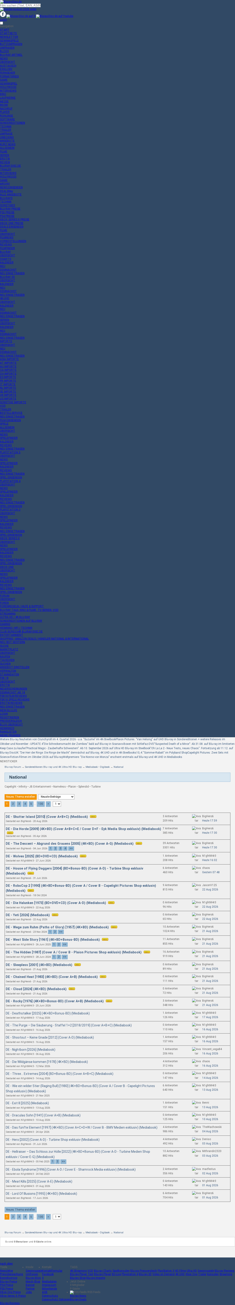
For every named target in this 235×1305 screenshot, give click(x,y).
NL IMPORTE (8, 388)
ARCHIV (5, 183)
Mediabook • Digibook (98, 766)
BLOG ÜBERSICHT (11, 724)
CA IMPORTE (8, 370)
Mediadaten (49, 1281)
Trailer (202, 1274)
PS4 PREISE (7, 216)
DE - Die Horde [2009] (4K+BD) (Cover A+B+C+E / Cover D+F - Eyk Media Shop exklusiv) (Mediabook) (83, 829)
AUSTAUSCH (8, 65)
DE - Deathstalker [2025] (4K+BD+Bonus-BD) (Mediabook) (48, 1013)
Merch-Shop (33, 1281)
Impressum (49, 1285)
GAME (4, 80)
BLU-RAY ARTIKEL (11, 54)
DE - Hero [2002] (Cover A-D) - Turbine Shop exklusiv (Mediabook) (53, 1139)
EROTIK (5, 158)
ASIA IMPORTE (9, 359)
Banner (30, 1285)
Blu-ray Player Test (81, 1274)
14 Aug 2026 (210, 1077)
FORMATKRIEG (9, 76)
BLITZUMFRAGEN (11, 44)
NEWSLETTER (9, 37)
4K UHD (180, 1274)
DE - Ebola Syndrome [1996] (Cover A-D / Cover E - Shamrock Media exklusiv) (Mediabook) (71, 1169)
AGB (45, 1292)
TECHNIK (5, 126)
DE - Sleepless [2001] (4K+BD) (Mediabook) (39, 965)
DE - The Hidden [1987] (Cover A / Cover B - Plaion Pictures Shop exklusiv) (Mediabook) (74, 952)
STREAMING (8, 613)
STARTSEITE (8, 33)
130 (40, 803)
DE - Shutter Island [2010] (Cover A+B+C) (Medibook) (47, 817)
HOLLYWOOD (8, 87)
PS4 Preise (6, 1285)
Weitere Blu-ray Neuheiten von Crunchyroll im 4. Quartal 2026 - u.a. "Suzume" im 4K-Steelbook (58, 739)
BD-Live (116, 1274)
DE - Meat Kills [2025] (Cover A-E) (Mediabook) (39, 1181)
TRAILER (5, 130)
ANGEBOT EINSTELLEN (14, 667)
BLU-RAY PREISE (10, 208)
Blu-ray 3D (145, 1274)
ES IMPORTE (8, 377)
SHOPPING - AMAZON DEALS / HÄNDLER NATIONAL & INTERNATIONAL (44, 638)
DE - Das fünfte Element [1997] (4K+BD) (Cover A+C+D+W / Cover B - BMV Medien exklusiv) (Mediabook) (81, 1127)
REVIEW (5, 162)
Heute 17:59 (209, 820)
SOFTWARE (7, 119)
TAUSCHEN (7, 660)
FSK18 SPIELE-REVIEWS (14, 699)
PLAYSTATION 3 (10, 509)
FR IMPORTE (8, 380)
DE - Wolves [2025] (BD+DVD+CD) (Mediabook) (42, 856)
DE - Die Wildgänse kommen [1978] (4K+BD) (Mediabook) (47, 1062)
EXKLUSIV (6, 69)
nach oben (6, 1263)
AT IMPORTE (8, 362)
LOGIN (4, 713)
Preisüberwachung (11, 1274)
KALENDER (7, 262)
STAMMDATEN (9, 674)
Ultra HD (192, 1270)
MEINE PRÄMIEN (10, 735)
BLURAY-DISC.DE (10, 165)
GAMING (5, 624)
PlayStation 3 (166, 1270)
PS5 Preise (6, 1288)
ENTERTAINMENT (11, 635)
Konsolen (213, 1274)
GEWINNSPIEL (8, 83)
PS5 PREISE (7, 212)
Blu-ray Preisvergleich (143, 1270)
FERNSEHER (7, 72)
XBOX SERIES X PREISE (14, 219)
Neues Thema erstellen (20, 796)
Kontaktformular (52, 1270)
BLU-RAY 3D (7, 277)
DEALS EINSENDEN (11, 226)
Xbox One (191, 1274)
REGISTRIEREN (9, 717)
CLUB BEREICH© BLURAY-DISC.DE (21, 631)
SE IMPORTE (8, 391)
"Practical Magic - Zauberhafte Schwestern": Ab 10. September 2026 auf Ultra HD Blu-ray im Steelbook (88, 748)
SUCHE (4, 645)
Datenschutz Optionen (56, 1299)
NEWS (4, 58)
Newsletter (6, 1270)
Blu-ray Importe (95, 1278)
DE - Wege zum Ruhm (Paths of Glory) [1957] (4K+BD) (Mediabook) (58, 927)
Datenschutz (50, 1295)
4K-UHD (4, 298)
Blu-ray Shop (78, 1278)
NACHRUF (6, 108)
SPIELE (4, 423)
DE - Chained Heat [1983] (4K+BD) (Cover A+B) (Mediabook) (52, 977)
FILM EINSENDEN (10, 420)
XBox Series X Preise (13, 1295)
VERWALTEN (8, 670)
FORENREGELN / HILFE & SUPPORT (22, 606)
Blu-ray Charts (103, 1270)
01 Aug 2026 (210, 1185)
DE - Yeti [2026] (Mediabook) (28, 915)
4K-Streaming (78, 1270)
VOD (3, 405)
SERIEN (4, 155)
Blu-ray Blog (33, 1278)
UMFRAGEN (7, 47)
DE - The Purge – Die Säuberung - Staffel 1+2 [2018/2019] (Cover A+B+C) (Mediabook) (69, 1025)
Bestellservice (8, 1278)
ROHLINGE (6, 115)
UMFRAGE (6, 133)
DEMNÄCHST (8, 269)
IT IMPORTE (8, 384)
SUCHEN (5, 663)
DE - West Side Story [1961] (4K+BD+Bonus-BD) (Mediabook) (53, 939)
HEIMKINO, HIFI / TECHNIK (16, 628)
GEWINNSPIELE (9, 40)
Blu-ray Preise (8, 1281)
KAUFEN (5, 656)
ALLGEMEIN (7, 148)
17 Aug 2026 (210, 1017)
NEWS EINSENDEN (11, 187)
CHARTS (5, 259)
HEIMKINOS (7, 728)
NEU (2, 266)
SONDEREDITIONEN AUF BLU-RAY (21, 620)
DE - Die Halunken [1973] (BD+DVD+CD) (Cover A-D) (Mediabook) (56, 903)
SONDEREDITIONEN (12, 122)
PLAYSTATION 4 (10, 481)
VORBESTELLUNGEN (13, 241)
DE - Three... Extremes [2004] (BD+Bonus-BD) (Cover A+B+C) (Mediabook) (59, 1074)
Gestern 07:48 (211, 872)
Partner (30, 1288)
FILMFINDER (7, 248)
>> (71, 848)
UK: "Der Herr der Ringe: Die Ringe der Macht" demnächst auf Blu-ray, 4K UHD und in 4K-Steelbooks (75, 752)
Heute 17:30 (209, 832)
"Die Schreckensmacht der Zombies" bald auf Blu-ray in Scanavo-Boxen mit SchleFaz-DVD (98, 744)
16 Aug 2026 (210, 1029)
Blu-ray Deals (78, 1299)
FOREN (4, 602)
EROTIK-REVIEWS (11, 703)
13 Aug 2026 (210, 1089)
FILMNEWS (6, 237)
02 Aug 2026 (210, 1173)
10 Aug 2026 (210, 1119)
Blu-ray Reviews (224, 1270)
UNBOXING (7, 137)
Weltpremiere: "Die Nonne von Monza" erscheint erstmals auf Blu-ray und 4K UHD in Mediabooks (122, 757)
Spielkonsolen (121, 1270)
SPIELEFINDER (9, 438)
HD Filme (180, 1270)
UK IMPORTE (8, 395)
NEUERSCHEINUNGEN (13, 688)
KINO (3, 94)
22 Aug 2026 (210, 889)
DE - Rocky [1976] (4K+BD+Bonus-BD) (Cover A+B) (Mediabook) (55, 1001)
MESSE (4, 101)
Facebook (48, 1274)
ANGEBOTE (7, 140)
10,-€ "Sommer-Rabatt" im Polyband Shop (161, 752)
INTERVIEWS (8, 90)
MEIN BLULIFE (8, 710)
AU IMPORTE (8, 366)
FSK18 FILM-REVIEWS (13, 696)
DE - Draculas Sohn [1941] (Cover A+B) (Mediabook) (43, 1115)
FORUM (4, 595)
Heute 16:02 (209, 860)
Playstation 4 (130, 1274)
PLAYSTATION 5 (10, 452)
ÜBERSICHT (7, 62)
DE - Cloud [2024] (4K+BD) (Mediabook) (36, 989)
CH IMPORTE (8, 373)
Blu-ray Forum (13, 766)
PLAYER (5, 112)
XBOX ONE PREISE (11, 223)
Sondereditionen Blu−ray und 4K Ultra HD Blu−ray (53, 766)
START (4, 29)
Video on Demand (163, 1274)
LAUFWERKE (8, 97)
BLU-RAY (5, 252)
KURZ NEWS (7, 144)
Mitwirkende (49, 1288)
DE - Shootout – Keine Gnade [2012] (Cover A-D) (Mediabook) (50, 1037)
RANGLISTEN (8, 731)
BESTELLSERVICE (11, 413)
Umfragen (32, 1274)
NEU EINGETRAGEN (12, 273)
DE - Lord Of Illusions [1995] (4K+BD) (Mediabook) (41, 1193)
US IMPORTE (8, 398)
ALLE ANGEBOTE (11, 194)
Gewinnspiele (34, 1270)
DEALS (6, 191)
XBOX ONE (7, 567)
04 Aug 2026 (210, 1131)
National (118, 766)
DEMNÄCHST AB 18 (12, 692)
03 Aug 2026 (210, 1143)
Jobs (29, 1292)
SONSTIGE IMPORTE (13, 402)
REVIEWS (6, 244)
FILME (3, 151)
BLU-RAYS (6, 198)
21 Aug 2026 (210, 931)
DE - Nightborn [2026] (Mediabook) (30, 1049)
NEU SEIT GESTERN (12, 642)
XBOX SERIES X (10, 538)
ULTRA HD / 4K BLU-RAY (15, 617)
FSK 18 (4, 678)
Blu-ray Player (102, 1274)
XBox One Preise (10, 1292)
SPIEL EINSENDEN (11, 477)
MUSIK (4, 105)
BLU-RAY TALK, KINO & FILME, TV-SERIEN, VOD (29, 610)
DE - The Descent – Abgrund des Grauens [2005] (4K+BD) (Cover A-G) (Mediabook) (70, 843)
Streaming (225, 1274)
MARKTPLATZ (9, 649)
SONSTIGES (7, 205)
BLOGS (4, 51)
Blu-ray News (78, 1295)
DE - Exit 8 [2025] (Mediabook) (27, 1103)
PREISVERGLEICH (11, 721)
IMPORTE (6, 341)
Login (3, 19)
